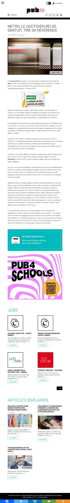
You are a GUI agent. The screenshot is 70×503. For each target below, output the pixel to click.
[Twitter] (57, 15)
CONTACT (35, 500)
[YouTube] (61, 15)
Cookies (59, 495)
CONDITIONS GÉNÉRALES (28, 495)
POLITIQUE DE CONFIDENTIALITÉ (46, 495)
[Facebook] (46, 15)
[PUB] (35, 11)
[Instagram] (50, 15)
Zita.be (33, 205)
